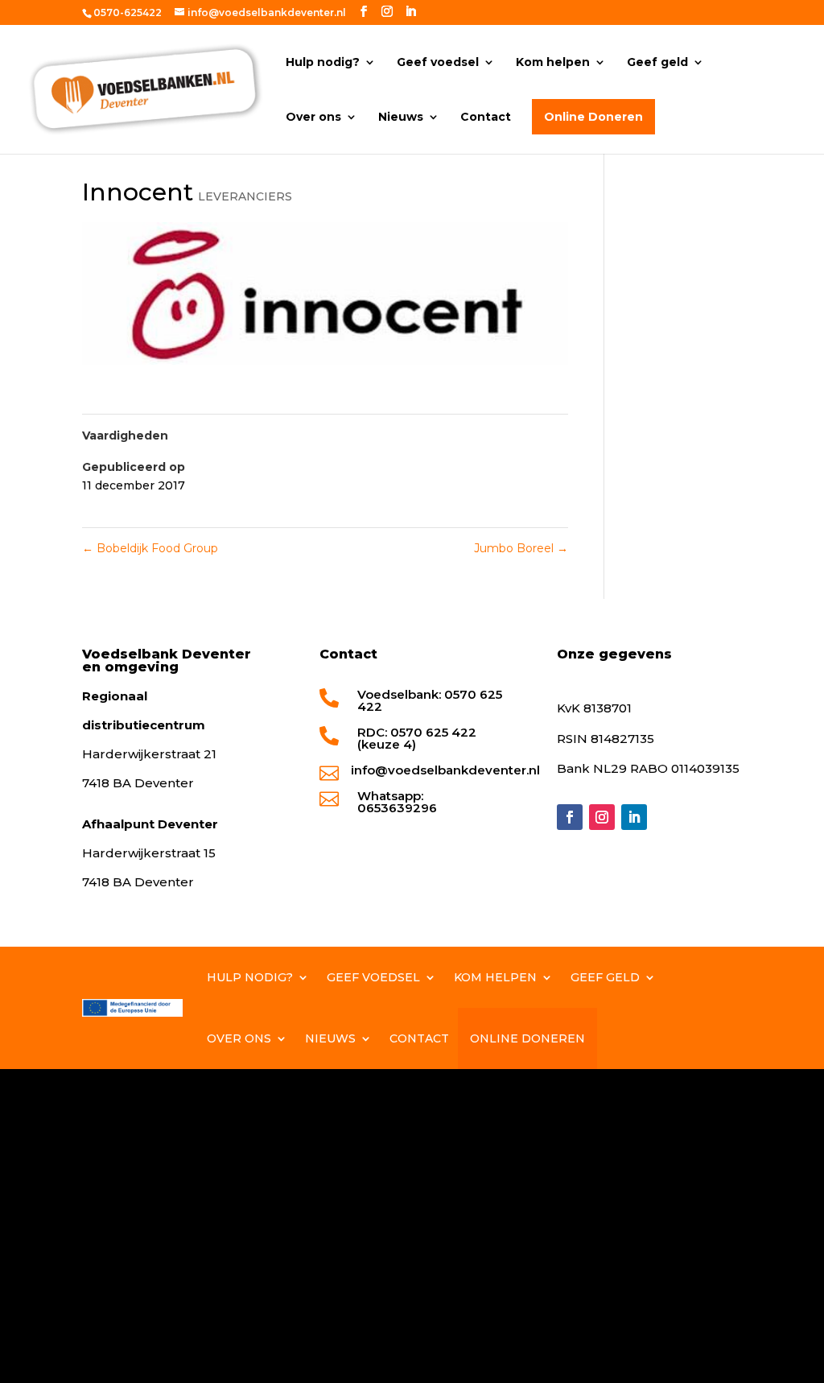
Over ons (313, 117)
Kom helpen (553, 62)
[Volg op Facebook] (570, 817)
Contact (485, 117)
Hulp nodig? (323, 62)
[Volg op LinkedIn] (634, 817)
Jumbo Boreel (521, 548)
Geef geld (657, 62)
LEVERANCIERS (245, 196)
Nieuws (400, 117)
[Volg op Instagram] (602, 817)
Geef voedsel (438, 62)
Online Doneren (593, 116)
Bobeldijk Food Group (150, 548)
